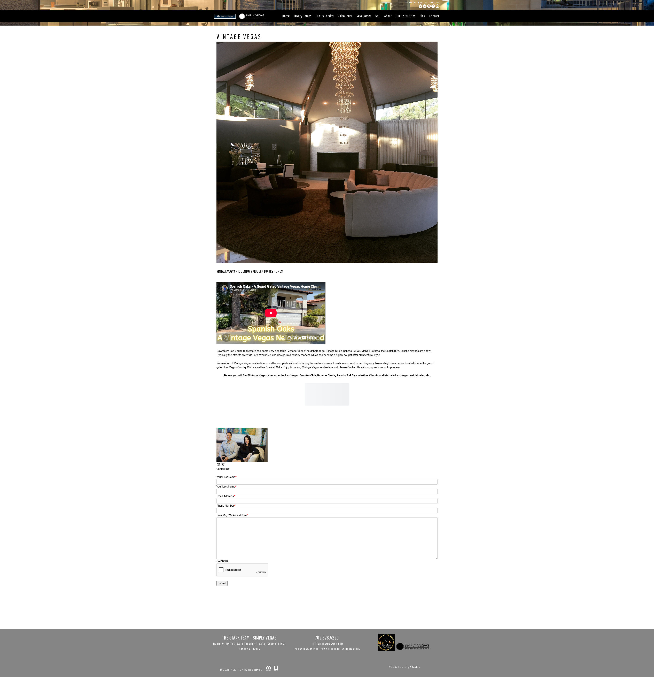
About (388, 15)
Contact (434, 15)
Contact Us (353, 367)
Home (286, 15)
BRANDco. (415, 667)
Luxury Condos (325, 15)
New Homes (363, 15)
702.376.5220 (432, 2)
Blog (422, 15)
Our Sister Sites (405, 15)
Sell (377, 15)
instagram (429, 6)
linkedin (424, 6)
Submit (222, 583)
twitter (420, 6)
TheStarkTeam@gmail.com (326, 644)
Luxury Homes (303, 15)
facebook (433, 6)
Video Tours (345, 15)
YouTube (437, 6)
